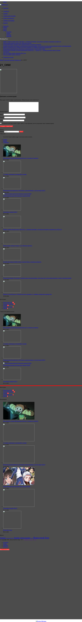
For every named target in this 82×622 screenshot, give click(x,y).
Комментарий (4, 111)
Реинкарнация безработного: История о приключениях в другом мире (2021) (24, 49)
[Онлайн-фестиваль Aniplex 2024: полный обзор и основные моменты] (12, 260)
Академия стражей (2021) (10, 212)
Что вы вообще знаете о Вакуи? (11, 54)
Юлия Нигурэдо (7, 530)
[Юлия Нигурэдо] (12, 528)
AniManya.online (28, 539)
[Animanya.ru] (4, 4)
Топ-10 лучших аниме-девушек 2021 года (14, 53)
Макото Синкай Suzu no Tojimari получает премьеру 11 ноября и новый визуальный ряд (27, 47)
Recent (5, 141)
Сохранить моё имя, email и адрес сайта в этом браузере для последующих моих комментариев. (28, 123)
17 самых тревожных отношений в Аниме (15, 174)
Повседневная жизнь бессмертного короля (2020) (16, 196)
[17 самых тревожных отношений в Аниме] (12, 172)
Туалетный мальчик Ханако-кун (12, 60)
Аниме (5, 14)
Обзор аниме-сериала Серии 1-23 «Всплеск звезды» (17, 43)
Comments (6, 142)
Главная (6, 11)
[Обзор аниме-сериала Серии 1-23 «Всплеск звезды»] (12, 243)
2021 (35, 539)
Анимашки (6, 51)
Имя (1, 114)
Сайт (1, 120)
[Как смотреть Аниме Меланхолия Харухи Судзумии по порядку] (12, 156)
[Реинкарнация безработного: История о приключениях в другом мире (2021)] (12, 188)
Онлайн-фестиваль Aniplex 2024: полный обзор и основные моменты (22, 44)
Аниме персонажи (9, 16)
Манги (5, 23)
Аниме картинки (8, 20)
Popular (5, 139)
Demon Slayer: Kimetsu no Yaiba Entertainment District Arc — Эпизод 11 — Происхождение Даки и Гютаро (31, 50)
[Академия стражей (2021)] (12, 210)
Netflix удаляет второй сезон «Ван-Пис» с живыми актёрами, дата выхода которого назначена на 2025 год (32, 41)
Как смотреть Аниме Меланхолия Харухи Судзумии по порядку (20, 158)
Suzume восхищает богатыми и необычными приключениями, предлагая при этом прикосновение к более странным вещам (37, 46)
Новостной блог (8, 18)
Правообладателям (8, 57)
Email (2, 117)
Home (1, 60)
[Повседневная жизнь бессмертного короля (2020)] (17, 193)
